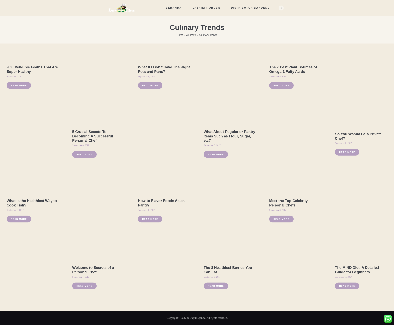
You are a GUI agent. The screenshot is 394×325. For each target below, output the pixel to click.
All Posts (191, 35)
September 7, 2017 (80, 277)
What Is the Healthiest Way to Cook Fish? (32, 203)
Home (180, 35)
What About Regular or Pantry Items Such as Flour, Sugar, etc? (229, 136)
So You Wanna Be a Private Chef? (358, 136)
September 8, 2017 (15, 76)
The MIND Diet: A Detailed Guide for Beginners (357, 270)
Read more (19, 85)
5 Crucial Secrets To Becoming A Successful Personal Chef (92, 136)
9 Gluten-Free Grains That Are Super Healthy (32, 69)
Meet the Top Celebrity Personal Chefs (288, 203)
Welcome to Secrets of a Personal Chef (93, 270)
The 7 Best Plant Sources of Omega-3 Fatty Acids (293, 69)
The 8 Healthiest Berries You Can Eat (228, 270)
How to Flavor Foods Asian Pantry (161, 203)
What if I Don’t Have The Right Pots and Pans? (164, 69)
